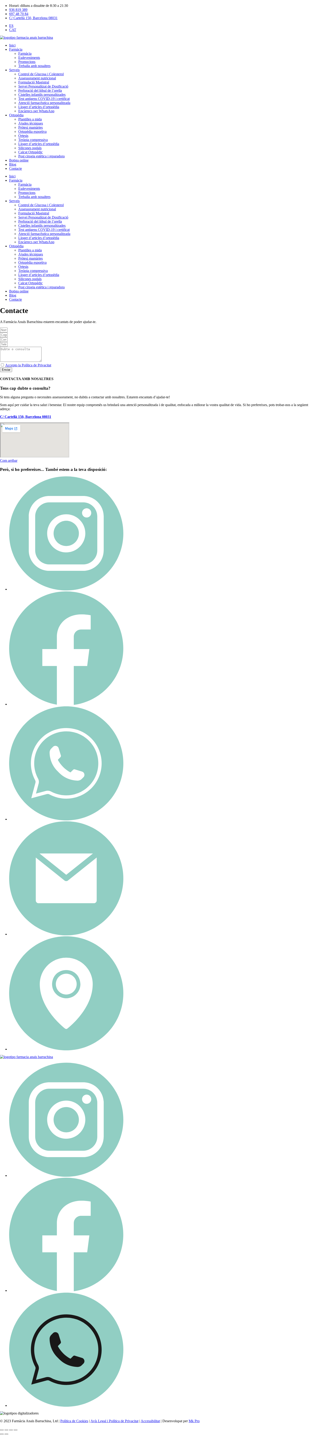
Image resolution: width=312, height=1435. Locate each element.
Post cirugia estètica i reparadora (41, 156)
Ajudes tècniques (30, 123)
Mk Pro (194, 1421)
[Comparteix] (11, 1430)
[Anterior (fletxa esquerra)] (2, 1434)
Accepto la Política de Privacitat (28, 365)
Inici (12, 45)
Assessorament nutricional (37, 78)
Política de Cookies (74, 1421)
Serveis (14, 70)
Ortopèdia (16, 115)
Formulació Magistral (33, 82)
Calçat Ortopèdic (30, 152)
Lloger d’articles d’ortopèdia (38, 107)
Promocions (26, 62)
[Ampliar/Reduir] (2, 1430)
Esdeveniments (29, 58)
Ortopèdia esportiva (32, 131)
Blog (12, 164)
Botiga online (19, 160)
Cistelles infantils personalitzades (42, 95)
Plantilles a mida (30, 119)
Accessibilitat (150, 1421)
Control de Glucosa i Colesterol (41, 74)
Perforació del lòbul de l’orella (40, 90)
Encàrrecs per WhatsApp (36, 111)
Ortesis (23, 136)
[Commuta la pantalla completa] (6, 1430)
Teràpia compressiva (33, 140)
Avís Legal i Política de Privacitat (114, 1421)
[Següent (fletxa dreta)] (6, 1434)
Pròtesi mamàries (30, 127)
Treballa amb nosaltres (34, 66)
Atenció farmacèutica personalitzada (44, 103)
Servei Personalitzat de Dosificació (43, 86)
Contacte (15, 168)
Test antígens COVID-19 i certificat (44, 99)
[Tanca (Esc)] (15, 1430)
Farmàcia (15, 49)
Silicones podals (30, 148)
